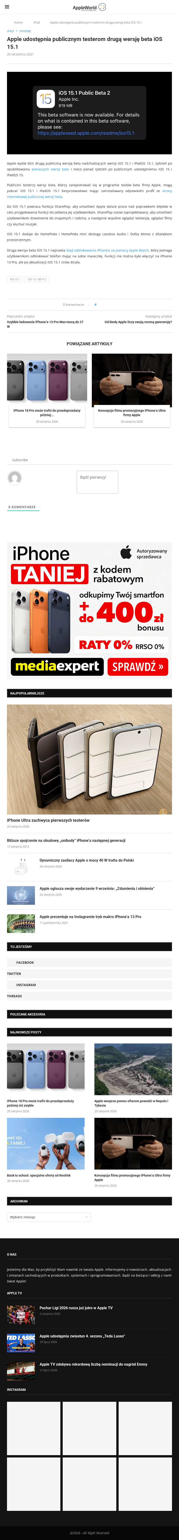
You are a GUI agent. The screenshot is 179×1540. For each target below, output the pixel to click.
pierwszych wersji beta (50, 169)
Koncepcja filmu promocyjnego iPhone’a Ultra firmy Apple (132, 1178)
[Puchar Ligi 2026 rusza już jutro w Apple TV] (21, 1314)
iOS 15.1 (15, 279)
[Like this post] (98, 304)
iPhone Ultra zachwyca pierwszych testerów (48, 820)
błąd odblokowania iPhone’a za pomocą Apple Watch (107, 250)
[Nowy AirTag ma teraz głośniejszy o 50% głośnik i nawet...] (145, 1484)
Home (18, 22)
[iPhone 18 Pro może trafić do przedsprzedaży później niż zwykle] (47, 380)
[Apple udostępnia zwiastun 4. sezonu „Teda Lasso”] (21, 1343)
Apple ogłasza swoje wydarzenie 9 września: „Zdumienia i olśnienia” (97, 888)
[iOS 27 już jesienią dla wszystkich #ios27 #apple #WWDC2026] (89, 1428)
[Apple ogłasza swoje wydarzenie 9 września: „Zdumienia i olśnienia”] (21, 895)
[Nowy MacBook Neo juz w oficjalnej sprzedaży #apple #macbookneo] (145, 1428)
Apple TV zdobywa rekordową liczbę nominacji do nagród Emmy (93, 1364)
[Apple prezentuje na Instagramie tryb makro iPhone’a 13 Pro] (21, 923)
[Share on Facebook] (104, 304)
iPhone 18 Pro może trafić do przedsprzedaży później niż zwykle (40, 1103)
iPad (37, 22)
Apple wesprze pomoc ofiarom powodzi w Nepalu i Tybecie (131, 1103)
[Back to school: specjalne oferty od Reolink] (46, 1144)
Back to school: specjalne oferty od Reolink (38, 1175)
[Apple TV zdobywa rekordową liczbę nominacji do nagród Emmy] (21, 1371)
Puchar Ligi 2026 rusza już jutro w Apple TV (76, 1308)
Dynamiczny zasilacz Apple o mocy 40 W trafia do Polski (87, 860)
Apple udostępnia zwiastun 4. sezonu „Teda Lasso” (82, 1336)
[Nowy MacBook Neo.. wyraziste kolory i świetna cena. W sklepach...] (34, 1484)
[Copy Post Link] (110, 304)
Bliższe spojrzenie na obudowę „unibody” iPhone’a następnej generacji (66, 840)
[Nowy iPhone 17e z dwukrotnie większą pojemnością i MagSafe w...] (89, 1484)
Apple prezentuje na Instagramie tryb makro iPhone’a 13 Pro (90, 917)
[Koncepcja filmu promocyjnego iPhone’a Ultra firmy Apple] (132, 380)
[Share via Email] (116, 304)
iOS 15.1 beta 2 (37, 279)
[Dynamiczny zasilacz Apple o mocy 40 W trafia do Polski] (21, 867)
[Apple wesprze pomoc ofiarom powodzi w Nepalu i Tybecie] (133, 1069)
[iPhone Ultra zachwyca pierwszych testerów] (89, 759)
